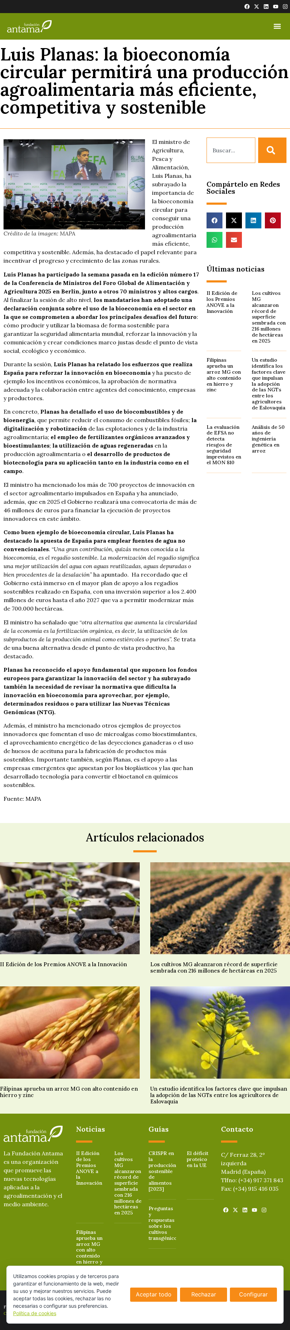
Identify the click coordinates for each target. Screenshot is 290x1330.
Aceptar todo (154, 1294)
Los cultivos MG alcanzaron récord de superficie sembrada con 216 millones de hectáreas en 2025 (269, 317)
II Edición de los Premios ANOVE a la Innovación (222, 302)
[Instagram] (285, 6)
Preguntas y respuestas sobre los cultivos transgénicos (164, 1223)
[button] (277, 26)
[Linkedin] (266, 6)
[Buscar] (272, 150)
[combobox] (231, 150)
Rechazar (203, 1294)
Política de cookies (34, 1313)
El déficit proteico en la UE (197, 1159)
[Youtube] (275, 6)
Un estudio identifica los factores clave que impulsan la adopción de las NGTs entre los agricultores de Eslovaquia (268, 383)
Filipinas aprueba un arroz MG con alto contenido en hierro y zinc (224, 375)
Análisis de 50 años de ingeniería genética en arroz (268, 439)
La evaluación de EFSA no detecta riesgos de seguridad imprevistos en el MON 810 (224, 445)
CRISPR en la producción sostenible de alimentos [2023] (162, 1171)
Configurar (253, 1294)
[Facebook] (247, 6)
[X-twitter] (256, 6)
